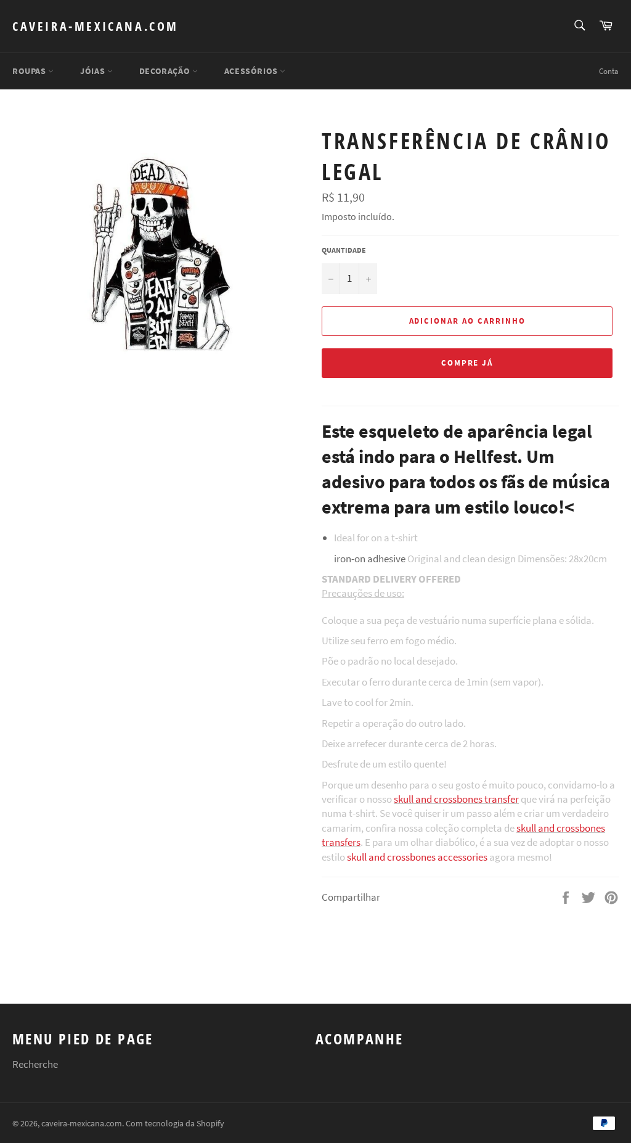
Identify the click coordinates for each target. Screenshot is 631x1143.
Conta (609, 71)
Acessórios (252, 70)
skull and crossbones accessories (417, 857)
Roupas (30, 70)
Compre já (467, 363)
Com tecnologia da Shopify (175, 1123)
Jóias (93, 70)
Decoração (165, 70)
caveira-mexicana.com (95, 26)
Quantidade (344, 250)
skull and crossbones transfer (456, 799)
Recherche (35, 1064)
